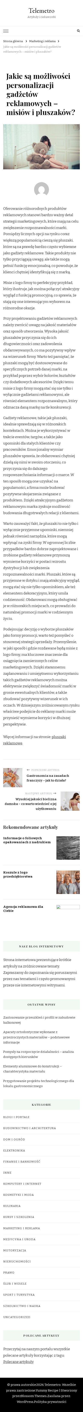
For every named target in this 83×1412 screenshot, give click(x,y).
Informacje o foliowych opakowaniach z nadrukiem (27, 840)
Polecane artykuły (18, 1362)
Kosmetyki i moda (18, 1195)
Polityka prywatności (50, 1402)
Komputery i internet (22, 1184)
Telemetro (41, 10)
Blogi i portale (16, 1117)
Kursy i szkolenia (18, 1217)
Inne (7, 1173)
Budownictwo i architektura (29, 1128)
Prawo (8, 1272)
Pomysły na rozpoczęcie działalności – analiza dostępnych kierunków (38, 1054)
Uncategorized (16, 1317)
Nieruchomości (17, 1261)
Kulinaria (12, 1206)
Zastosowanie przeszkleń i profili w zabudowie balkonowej (39, 1020)
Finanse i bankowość (21, 1161)
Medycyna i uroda (19, 1239)
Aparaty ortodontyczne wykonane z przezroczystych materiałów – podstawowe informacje (36, 1037)
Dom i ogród (14, 1139)
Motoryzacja (14, 1250)
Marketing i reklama (21, 1228)
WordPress (25, 1402)
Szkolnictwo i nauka (21, 1306)
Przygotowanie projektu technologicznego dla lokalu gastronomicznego (38, 1083)
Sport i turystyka (19, 1295)
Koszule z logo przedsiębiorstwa (18, 874)
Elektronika (14, 1150)
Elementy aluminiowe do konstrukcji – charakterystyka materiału (32, 1068)
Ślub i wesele (15, 1283)
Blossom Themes (34, 1396)
